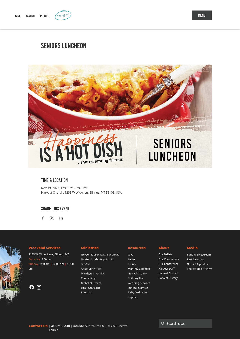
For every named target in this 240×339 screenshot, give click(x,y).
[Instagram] (39, 287)
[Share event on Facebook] (43, 217)
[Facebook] (32, 287)
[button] (30, 16)
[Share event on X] (52, 217)
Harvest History (168, 278)
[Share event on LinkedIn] (61, 217)
